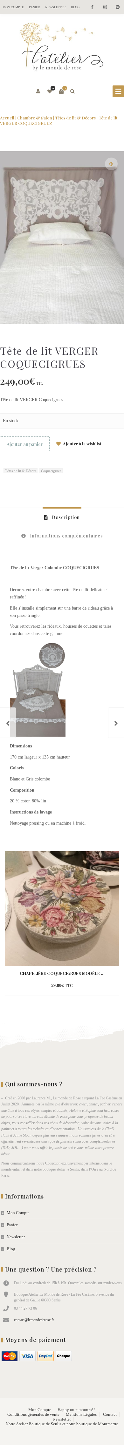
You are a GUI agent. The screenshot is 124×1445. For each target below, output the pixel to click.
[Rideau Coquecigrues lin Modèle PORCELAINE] (116, 722)
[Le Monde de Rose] (62, 48)
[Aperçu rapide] (77, 986)
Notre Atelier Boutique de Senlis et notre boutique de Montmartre (62, 1424)
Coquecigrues (51, 471)
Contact (110, 1414)
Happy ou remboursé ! (76, 1410)
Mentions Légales (81, 1414)
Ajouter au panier (25, 444)
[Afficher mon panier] (61, 91)
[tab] (62, 517)
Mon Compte (13, 7)
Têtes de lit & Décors (75, 117)
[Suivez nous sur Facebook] (92, 7)
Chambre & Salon (34, 117)
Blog (75, 7)
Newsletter (55, 7)
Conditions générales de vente (33, 1414)
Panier (34, 7)
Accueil (7, 117)
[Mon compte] (38, 91)
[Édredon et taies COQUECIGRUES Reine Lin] (8, 722)
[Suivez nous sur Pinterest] (117, 7)
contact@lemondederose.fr (34, 1320)
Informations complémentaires (66, 536)
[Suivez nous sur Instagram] (105, 7)
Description (65, 517)
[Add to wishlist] (89, 986)
